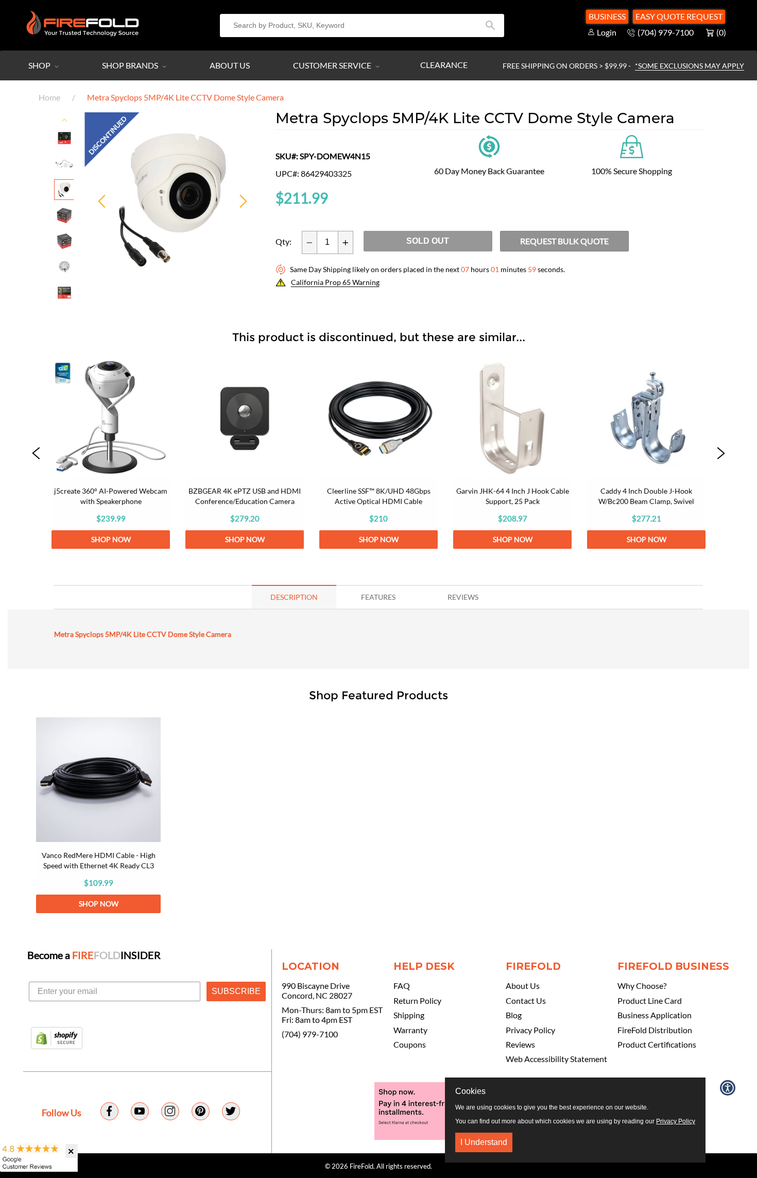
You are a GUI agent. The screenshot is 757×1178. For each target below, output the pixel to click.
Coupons (409, 1044)
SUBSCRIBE (236, 991)
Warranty (410, 1030)
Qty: (283, 241)
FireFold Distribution (654, 1030)
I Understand (483, 1142)
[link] (110, 454)
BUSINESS (607, 16)
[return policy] (489, 145)
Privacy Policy (530, 1030)
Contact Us (526, 1000)
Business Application (654, 1015)
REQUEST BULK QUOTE (564, 241)
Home (49, 97)
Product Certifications (656, 1044)
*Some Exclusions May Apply (689, 65)
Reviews (520, 1044)
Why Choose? (641, 985)
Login (606, 32)
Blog (514, 1015)
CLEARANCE (444, 65)
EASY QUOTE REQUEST (678, 16)
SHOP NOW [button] (111, 539)
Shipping (408, 1015)
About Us (230, 65)
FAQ (401, 985)
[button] (36, 454)
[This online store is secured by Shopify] (56, 1039)
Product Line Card (649, 1000)
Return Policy (417, 1000)
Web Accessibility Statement (556, 1059)
